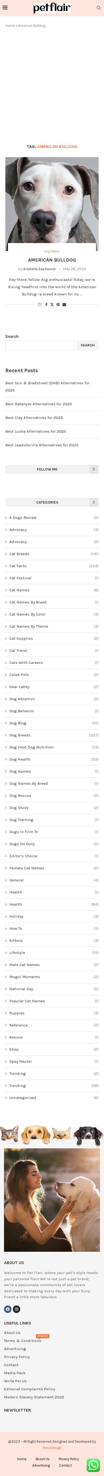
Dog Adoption (54, 698)
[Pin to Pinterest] (58, 304)
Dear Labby (54, 686)
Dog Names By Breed (54, 783)
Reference (54, 1025)
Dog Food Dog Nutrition (54, 747)
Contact (11, 1365)
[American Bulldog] (52, 204)
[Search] (98, 8)
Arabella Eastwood (39, 269)
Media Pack (15, 1373)
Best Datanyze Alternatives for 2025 (38, 403)
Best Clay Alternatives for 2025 (34, 417)
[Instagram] (16, 1309)
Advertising (15, 1349)
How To (54, 928)
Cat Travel (54, 650)
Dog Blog (54, 723)
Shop (54, 1049)
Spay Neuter (54, 1061)
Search (12, 336)
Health (54, 892)
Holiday (54, 916)
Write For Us (15, 1381)
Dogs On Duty (54, 843)
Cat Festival (54, 578)
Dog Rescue (54, 795)
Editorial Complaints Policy (29, 1389)
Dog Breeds (54, 735)
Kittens (54, 940)
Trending (54, 1073)
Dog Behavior (54, 710)
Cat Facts (54, 565)
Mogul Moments (54, 976)
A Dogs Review (54, 517)
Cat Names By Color (54, 614)
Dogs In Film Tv (54, 831)
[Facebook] (7, 1309)
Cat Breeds (54, 553)
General (54, 880)
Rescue (54, 1037)
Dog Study (54, 807)
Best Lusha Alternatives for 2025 (35, 431)
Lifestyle (54, 952)
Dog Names (54, 771)
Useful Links (17, 1323)
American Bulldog (52, 260)
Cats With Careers (54, 662)
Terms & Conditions (22, 1341)
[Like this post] (40, 304)
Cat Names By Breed (54, 602)
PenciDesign (52, 1448)
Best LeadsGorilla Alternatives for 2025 (41, 445)
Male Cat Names (54, 964)
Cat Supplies (54, 638)
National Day (54, 988)
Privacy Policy (17, 1357)
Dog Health (54, 759)
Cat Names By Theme (54, 626)
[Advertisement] (52, 86)
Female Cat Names (54, 868)
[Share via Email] (64, 304)
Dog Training (54, 819)
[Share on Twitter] (52, 304)
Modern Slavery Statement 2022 (34, 1397)
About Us (12, 1333)
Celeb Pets (54, 674)
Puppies (54, 1013)
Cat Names (54, 590)
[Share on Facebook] (46, 304)
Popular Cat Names (54, 1001)
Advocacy (54, 529)
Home (10, 26)
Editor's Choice (54, 855)
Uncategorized (54, 1097)
